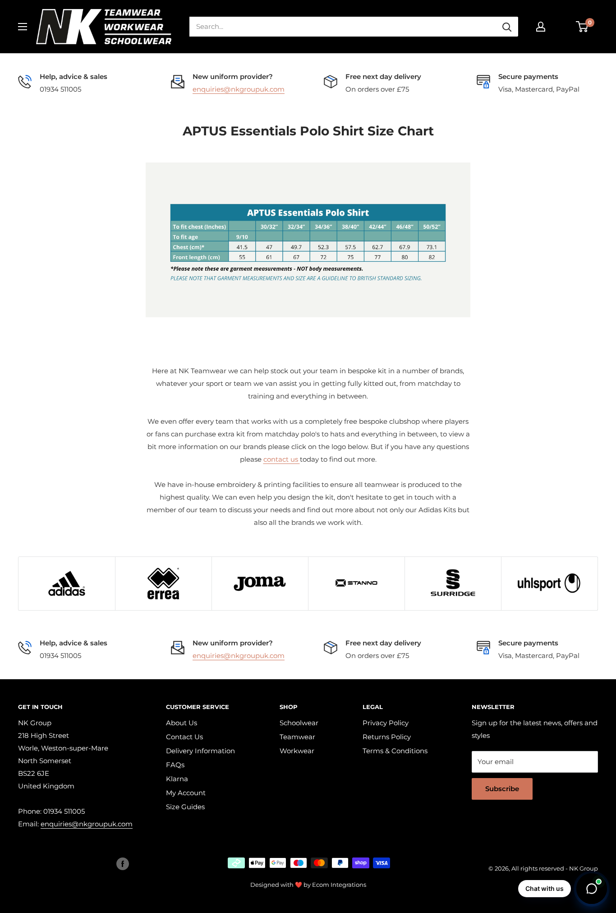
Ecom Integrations (339, 884)
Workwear (297, 750)
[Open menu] (22, 26)
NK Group (583, 868)
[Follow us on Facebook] (122, 863)
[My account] (540, 27)
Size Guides (185, 806)
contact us (281, 459)
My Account (186, 792)
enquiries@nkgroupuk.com (239, 89)
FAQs (175, 764)
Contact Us (184, 736)
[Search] (507, 27)
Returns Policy (387, 736)
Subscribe (502, 788)
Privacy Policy (386, 722)
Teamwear (297, 736)
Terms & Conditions (395, 750)
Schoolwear (299, 722)
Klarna (177, 778)
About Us (181, 722)
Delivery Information (200, 750)
